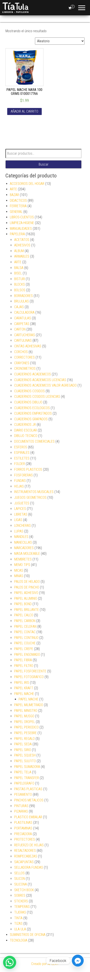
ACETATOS (21, 240)
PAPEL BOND (23, 604)
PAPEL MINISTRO (25, 711)
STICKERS (21, 901)
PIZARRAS (21, 811)
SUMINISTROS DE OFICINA (27, 935)
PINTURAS (21, 806)
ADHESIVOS (22, 245)
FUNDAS (20, 481)
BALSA (18, 268)
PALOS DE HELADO (27, 582)
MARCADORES (24, 548)
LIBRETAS (20, 514)
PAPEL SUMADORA (27, 767)
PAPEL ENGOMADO (27, 654)
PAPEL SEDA (23, 744)
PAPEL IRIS (21, 682)
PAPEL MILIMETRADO (28, 705)
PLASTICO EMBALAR (28, 817)
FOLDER (19, 464)
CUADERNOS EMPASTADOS (33, 413)
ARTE (13, 189)
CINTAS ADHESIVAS (27, 346)
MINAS (18, 576)
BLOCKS (19, 284)
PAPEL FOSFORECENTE (30, 671)
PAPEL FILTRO (23, 666)
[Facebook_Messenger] (78, 961)
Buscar (43, 164)
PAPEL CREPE (23, 649)
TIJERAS (20, 912)
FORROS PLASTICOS (28, 469)
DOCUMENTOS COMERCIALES (34, 441)
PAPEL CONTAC (25, 632)
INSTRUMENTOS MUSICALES (34, 492)
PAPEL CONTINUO (26, 638)
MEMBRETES (23, 559)
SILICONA (20, 884)
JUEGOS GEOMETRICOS (30, 497)
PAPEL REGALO (24, 739)
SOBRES (19, 895)
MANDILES (21, 537)
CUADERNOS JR (25, 424)
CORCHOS (21, 352)
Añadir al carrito (24, 111)
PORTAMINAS (23, 828)
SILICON (19, 879)
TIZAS (18, 923)
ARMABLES (21, 256)
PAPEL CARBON (24, 621)
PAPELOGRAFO (24, 783)
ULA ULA (20, 929)
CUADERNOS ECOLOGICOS (32, 408)
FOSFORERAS (23, 475)
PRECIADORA (23, 834)
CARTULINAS (23, 340)
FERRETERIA (18, 206)
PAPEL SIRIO (22, 750)
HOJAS (19, 486)
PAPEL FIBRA (23, 660)
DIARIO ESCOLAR (25, 430)
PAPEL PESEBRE (25, 733)
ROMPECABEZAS (25, 856)
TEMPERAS (22, 907)
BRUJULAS (21, 301)
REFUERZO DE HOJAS (29, 845)
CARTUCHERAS (24, 335)
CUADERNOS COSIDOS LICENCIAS (37, 396)
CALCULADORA (24, 312)
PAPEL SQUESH (25, 755)
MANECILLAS (23, 542)
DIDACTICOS (18, 200)
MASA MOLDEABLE (27, 553)
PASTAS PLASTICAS (28, 789)
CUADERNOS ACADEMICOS (32, 374)
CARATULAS (22, 318)
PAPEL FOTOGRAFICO (29, 677)
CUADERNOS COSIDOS (29, 391)
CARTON (20, 329)
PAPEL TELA (22, 772)
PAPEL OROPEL (24, 722)
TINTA (18, 918)
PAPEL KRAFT (23, 688)
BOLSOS (19, 290)
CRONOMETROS (25, 368)
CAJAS (19, 307)
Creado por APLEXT (45, 964)
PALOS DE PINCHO (26, 587)
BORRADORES (23, 296)
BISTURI (19, 279)
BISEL (18, 273)
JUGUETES (21, 503)
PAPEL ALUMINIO (25, 598)
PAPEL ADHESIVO (26, 593)
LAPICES (20, 509)
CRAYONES (21, 363)
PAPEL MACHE (24, 694)
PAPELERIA (17, 234)
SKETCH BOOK (24, 890)
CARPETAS (21, 324)
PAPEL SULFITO (25, 761)
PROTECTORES (24, 839)
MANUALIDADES (21, 228)
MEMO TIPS (22, 565)
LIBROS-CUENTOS (22, 217)
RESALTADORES (25, 850)
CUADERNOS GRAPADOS (31, 419)
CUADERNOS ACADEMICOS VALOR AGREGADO (45, 385)
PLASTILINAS (23, 822)
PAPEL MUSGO (24, 716)
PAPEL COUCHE (25, 643)
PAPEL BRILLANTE (26, 610)
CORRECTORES (24, 357)
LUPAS (18, 531)
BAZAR (14, 195)
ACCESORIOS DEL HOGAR (27, 184)
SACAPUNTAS (24, 862)
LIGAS (18, 520)
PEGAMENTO (23, 794)
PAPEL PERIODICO (26, 727)
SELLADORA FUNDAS (28, 867)
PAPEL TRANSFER (26, 778)
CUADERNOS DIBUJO (28, 402)
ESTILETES (21, 458)
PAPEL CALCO (23, 615)
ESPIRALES (21, 453)
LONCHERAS (22, 525)
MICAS (18, 570)
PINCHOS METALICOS (28, 800)
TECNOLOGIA (18, 940)
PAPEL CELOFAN (25, 626)
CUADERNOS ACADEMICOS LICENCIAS (40, 380)
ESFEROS (20, 447)
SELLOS (19, 873)
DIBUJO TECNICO (25, 436)
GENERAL (16, 212)
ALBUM (19, 251)
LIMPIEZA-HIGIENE (22, 223)
